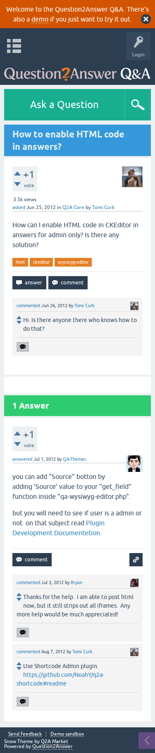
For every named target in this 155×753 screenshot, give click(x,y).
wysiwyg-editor (73, 262)
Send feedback (25, 734)
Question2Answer (52, 746)
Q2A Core (73, 207)
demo (39, 19)
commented (28, 305)
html (20, 262)
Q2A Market (54, 741)
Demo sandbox (67, 734)
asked (18, 207)
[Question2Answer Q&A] (77, 70)
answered (22, 459)
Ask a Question (64, 104)
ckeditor (41, 262)
